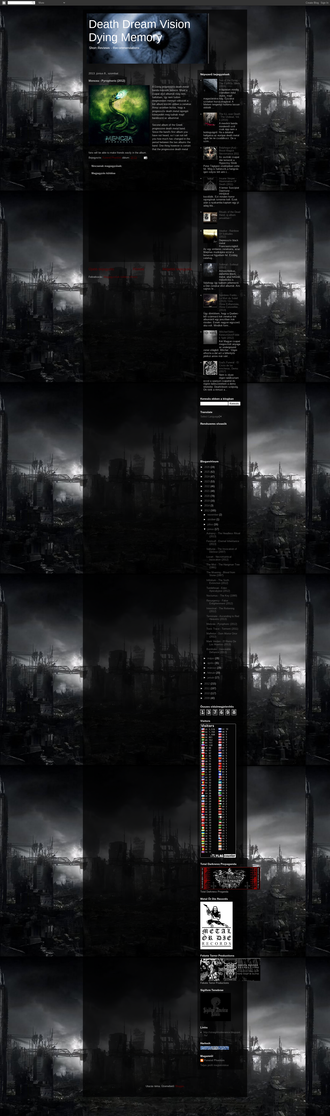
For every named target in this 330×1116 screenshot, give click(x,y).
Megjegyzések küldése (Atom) (120, 276)
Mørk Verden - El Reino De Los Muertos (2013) (221, 643)
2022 (207, 486)
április (211, 663)
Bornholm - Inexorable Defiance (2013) (218, 651)
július (210, 524)
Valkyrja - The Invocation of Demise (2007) (221, 550)
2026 (207, 467)
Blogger (180, 1086)
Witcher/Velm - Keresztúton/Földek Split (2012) (229, 334)
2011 (207, 688)
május (211, 658)
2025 (207, 471)
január (211, 677)
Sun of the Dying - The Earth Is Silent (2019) (229, 83)
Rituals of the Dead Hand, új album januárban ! (229, 215)
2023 (207, 481)
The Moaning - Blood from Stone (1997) (220, 574)
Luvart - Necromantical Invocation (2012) (218, 558)
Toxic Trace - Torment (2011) (222, 628)
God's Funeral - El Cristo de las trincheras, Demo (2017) (229, 367)
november (213, 514)
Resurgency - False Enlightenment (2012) (219, 602)
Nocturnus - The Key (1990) (221, 595)
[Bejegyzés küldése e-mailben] (144, 157)
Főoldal (138, 269)
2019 (207, 500)
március (212, 667)
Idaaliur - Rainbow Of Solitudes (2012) (229, 233)
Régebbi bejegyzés (177, 269)
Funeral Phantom (214, 1060)
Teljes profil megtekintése (214, 1065)
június (211, 529)
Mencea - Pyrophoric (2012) (221, 624)
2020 (207, 496)
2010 (207, 693)
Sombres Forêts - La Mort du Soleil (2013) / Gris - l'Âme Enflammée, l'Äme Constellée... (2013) (229, 302)
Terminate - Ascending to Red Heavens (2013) (222, 618)
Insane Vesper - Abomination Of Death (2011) (227, 181)
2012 (207, 683)
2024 (207, 476)
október (211, 519)
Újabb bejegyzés (101, 269)
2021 (207, 491)
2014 (207, 505)
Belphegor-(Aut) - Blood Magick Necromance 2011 (229, 150)
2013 (207, 510)
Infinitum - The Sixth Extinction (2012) (217, 582)
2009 (207, 698)
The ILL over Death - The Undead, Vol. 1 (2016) (229, 117)
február (211, 672)
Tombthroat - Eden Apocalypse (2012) (218, 589)
